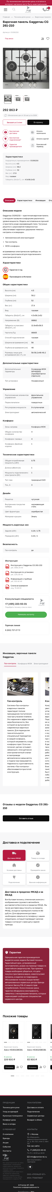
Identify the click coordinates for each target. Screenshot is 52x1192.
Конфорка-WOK (25, 663)
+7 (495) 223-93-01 (16, 603)
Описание (9, 200)
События (7, 1147)
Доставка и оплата (35, 1107)
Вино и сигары (9, 1124)
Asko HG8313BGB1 (13, 1048)
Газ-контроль (10, 663)
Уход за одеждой (10, 1111)
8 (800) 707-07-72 (12, 630)
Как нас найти (33, 1146)
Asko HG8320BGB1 (36, 1048)
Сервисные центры (35, 1116)
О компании (8, 1134)
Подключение (33, 1111)
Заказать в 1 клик (14, 122)
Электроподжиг (41, 663)
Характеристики (24, 200)
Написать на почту (26, 614)
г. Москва (34, 1134)
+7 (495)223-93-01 (38, 1150)
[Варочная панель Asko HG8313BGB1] (13, 1031)
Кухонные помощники (13, 1116)
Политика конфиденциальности (26, 1187)
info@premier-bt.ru (38, 1157)
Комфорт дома (9, 1120)
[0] (47, 10)
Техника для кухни (11, 1107)
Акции (5, 1142)
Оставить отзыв (26, 818)
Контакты (7, 1151)
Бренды (6, 1138)
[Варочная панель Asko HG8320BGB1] (36, 1031)
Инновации (40, 200)
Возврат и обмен (34, 1120)
